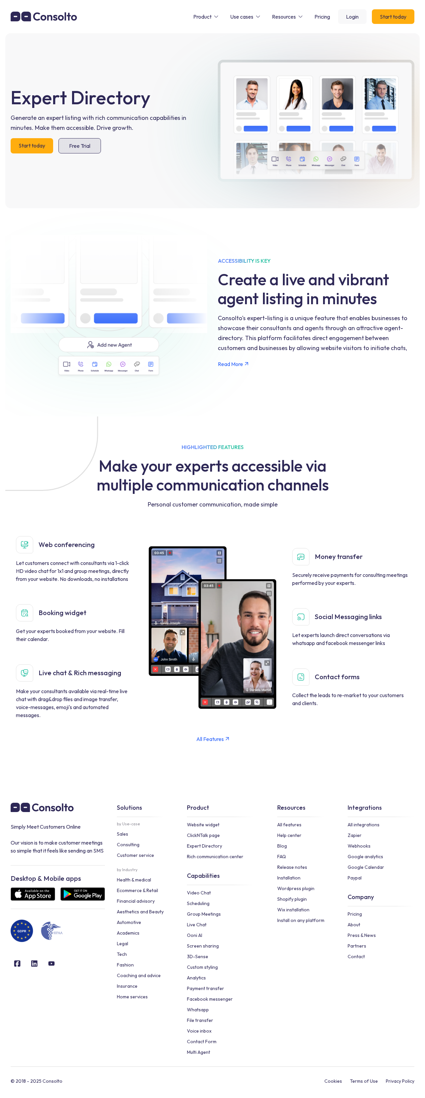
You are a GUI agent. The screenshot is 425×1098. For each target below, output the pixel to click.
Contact (356, 957)
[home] (44, 16)
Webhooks (359, 846)
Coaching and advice (139, 975)
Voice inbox (199, 1031)
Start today (393, 16)
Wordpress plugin (295, 888)
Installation (288, 878)
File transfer (200, 1020)
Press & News (362, 935)
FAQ (281, 857)
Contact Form (201, 1042)
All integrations (364, 825)
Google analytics (365, 857)
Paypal (355, 878)
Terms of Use (364, 1081)
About (354, 925)
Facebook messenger (210, 999)
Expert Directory (204, 846)
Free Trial (79, 145)
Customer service (135, 855)
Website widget (203, 825)
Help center (289, 835)
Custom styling (202, 967)
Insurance (127, 986)
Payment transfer (205, 988)
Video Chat (199, 893)
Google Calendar (366, 867)
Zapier (355, 835)
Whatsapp (198, 1010)
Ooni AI (194, 935)
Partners (357, 946)
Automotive (129, 922)
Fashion (125, 965)
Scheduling (198, 903)
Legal (122, 944)
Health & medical (134, 880)
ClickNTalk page (203, 835)
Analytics (196, 978)
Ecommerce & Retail (137, 890)
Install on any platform (300, 920)
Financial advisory (136, 901)
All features (289, 825)
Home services (132, 997)
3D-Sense (197, 957)
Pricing (355, 914)
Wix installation (293, 910)
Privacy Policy (400, 1081)
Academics (128, 933)
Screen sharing (203, 946)
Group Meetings (204, 914)
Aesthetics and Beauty (140, 912)
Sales (122, 834)
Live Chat (197, 925)
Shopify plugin (292, 899)
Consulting (128, 845)
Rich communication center (215, 857)
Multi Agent (198, 1052)
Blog (282, 846)
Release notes (292, 867)
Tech (122, 954)
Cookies (333, 1081)
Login (352, 16)
